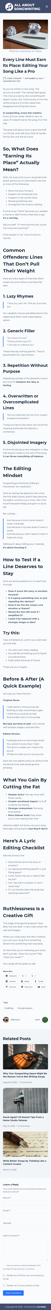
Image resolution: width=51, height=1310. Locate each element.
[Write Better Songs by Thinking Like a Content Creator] (25, 1144)
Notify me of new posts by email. (23, 1285)
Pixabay (38, 51)
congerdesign (24, 51)
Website (7, 1223)
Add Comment (11, 1235)
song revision (25, 1008)
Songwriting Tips (11, 81)
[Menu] (47, 6)
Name (7, 1198)
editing (9, 1008)
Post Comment (13, 1293)
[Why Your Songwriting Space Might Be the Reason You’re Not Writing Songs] (25, 1056)
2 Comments (26, 1082)
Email (6, 1210)
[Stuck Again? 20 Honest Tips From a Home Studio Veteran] (25, 1100)
